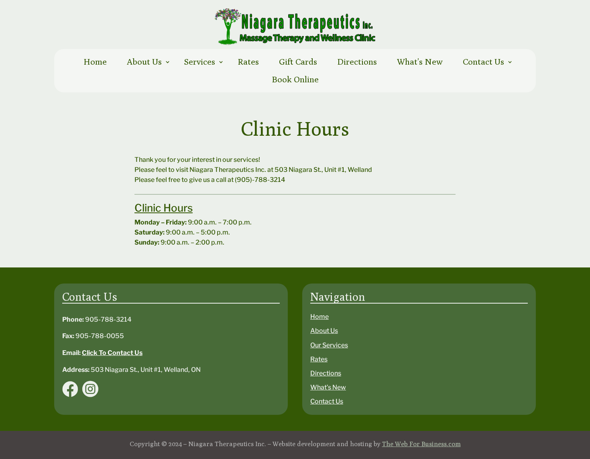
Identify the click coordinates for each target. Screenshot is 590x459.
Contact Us (483, 62)
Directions (357, 62)
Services (199, 62)
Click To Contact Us (112, 353)
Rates (248, 62)
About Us (144, 62)
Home (95, 62)
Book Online (295, 79)
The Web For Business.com (421, 444)
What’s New (420, 62)
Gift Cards (298, 62)
